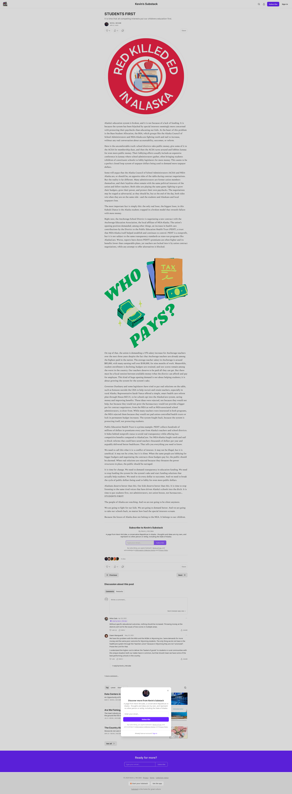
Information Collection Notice (145, 727)
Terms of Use (157, 725)
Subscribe (146, 719)
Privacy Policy (163, 727)
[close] (168, 690)
